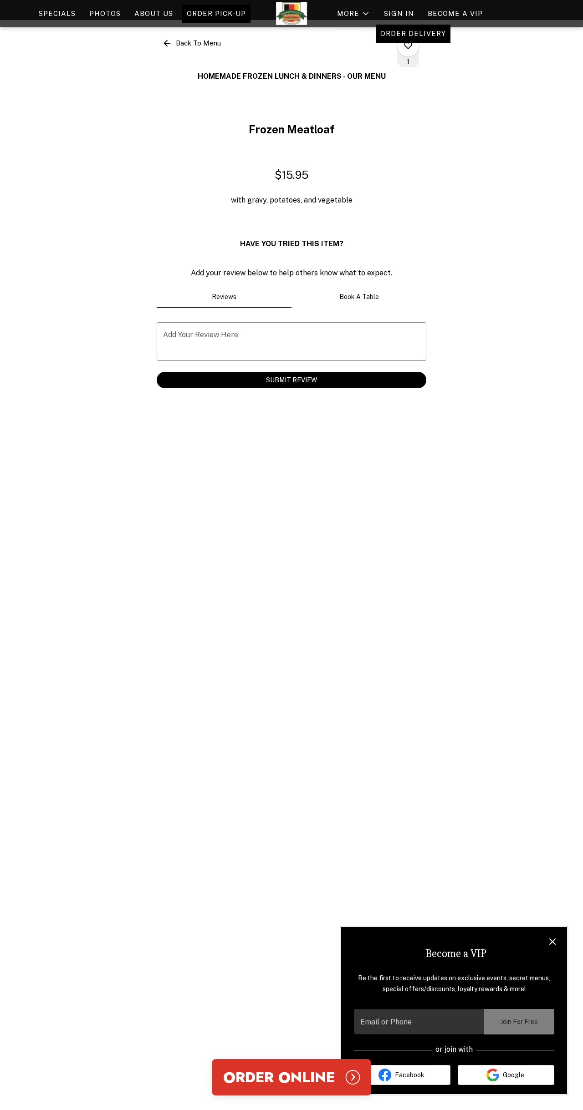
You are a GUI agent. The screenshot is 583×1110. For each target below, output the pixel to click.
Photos (105, 13)
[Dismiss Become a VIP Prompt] (552, 942)
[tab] (224, 297)
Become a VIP (455, 13)
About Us (153, 13)
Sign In (399, 13)
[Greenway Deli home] (291, 13)
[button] (353, 14)
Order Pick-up (216, 13)
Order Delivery (413, 33)
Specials (57, 13)
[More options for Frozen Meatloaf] (408, 45)
